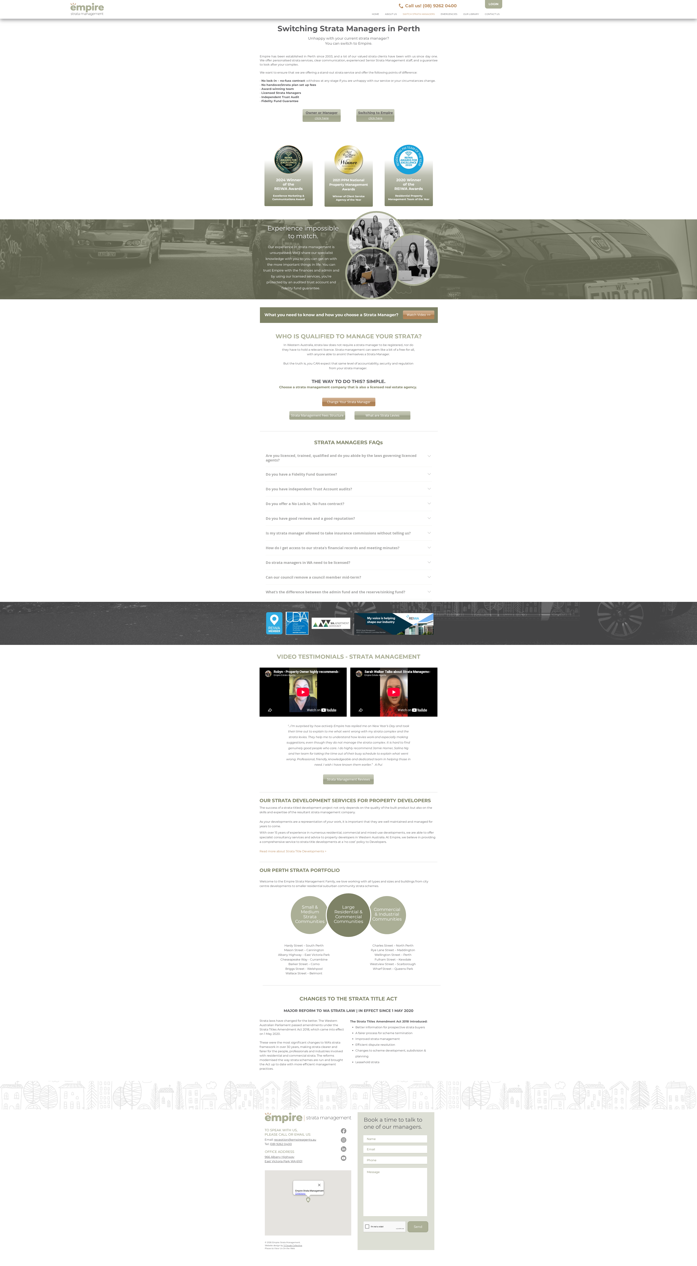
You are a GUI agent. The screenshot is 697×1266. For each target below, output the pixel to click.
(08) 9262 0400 (281, 1144)
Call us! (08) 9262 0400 (431, 5)
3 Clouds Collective (293, 1245)
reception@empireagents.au (295, 1139)
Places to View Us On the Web (280, 1248)
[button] (418, 315)
